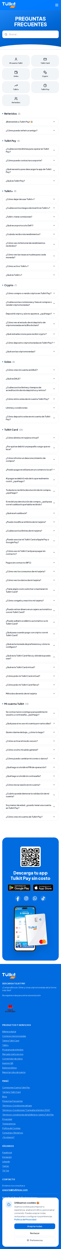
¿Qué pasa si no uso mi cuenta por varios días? (28, 723)
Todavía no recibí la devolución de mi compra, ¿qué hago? (28, 491)
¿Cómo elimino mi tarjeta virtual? (22, 437)
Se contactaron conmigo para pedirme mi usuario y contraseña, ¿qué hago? (26, 713)
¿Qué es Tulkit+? (14, 275)
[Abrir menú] (57, 5)
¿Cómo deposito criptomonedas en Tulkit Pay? (29, 342)
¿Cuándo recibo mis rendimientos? (23, 234)
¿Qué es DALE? (13, 378)
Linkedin (6, 1161)
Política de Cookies (11, 1128)
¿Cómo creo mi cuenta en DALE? (22, 370)
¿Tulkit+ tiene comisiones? (19, 216)
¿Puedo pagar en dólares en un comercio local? (29, 469)
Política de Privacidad (25, 1219)
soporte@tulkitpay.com (15, 1190)
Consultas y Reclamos (12, 1132)
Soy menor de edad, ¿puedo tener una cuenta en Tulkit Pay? (28, 806)
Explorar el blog (9, 1067)
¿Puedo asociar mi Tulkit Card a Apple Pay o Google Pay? (27, 541)
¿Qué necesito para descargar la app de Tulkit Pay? (28, 170)
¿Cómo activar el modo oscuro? (22, 741)
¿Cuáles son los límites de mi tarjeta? (24, 530)
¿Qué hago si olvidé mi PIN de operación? (26, 767)
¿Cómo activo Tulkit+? (17, 266)
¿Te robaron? (8, 1137)
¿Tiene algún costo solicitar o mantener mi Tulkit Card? (27, 590)
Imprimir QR (7, 1063)
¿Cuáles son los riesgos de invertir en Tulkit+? (28, 208)
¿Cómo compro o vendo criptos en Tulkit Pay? (28, 293)
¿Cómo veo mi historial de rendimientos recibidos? (25, 244)
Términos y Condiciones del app (17, 1105)
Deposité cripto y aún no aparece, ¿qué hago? (29, 313)
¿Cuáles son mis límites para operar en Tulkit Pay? (27, 150)
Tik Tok (5, 1170)
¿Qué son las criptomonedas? (20, 351)
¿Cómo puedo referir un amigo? (21, 130)
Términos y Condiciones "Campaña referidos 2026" (26, 1110)
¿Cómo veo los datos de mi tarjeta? (23, 580)
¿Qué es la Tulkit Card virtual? (20, 667)
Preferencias (36, 1240)
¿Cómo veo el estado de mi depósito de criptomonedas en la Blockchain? (26, 323)
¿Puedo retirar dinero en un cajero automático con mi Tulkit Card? (29, 610)
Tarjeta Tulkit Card (10, 1040)
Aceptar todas (34, 1226)
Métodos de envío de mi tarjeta (21, 693)
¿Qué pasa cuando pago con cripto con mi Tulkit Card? (27, 634)
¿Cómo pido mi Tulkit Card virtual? (23, 676)
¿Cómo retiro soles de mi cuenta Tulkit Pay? (27, 399)
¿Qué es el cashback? (16, 513)
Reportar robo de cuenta (13, 1072)
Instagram (7, 1157)
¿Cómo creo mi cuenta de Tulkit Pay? (24, 816)
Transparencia (8, 1123)
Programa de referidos (12, 1049)
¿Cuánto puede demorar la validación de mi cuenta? (27, 795)
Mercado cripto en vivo (12, 1054)
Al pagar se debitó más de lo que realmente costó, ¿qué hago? (27, 479)
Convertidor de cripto (12, 1058)
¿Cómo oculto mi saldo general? (22, 749)
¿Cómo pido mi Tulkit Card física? (22, 684)
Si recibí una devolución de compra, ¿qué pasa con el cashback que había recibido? (29, 503)
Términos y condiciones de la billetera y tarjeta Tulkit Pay (28, 1114)
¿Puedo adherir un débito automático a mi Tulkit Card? (27, 622)
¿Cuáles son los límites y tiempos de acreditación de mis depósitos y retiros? (26, 388)
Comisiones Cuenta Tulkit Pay (16, 1087)
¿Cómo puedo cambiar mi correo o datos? (27, 758)
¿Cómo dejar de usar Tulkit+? (20, 199)
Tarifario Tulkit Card (11, 1092)
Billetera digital (9, 1031)
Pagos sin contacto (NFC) (18, 562)
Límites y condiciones (16, 407)
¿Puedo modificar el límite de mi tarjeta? (26, 522)
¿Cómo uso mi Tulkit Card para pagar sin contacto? (25, 552)
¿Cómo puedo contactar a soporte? (24, 160)
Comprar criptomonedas (14, 1036)
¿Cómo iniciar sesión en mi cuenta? (23, 784)
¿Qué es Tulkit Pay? (15, 180)
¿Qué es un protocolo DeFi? (19, 225)
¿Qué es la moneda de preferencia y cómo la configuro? (28, 645)
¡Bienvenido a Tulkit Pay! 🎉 (19, 121)
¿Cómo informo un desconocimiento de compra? (26, 459)
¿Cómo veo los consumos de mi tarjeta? (25, 571)
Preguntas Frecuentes (12, 1101)
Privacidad (7, 1119)
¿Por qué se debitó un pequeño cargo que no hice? (28, 448)
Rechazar (34, 1233)
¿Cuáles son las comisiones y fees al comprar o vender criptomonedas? (29, 303)
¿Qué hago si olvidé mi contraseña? (23, 776)
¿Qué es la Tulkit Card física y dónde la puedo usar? (28, 657)
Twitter (5, 1166)
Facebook (7, 1152)
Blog (4, 1096)
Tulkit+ (5, 1045)
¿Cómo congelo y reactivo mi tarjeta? (25, 600)
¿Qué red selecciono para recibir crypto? (26, 334)
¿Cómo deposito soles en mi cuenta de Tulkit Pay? (28, 418)
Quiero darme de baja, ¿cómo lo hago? (25, 732)
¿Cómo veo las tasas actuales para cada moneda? (26, 256)
